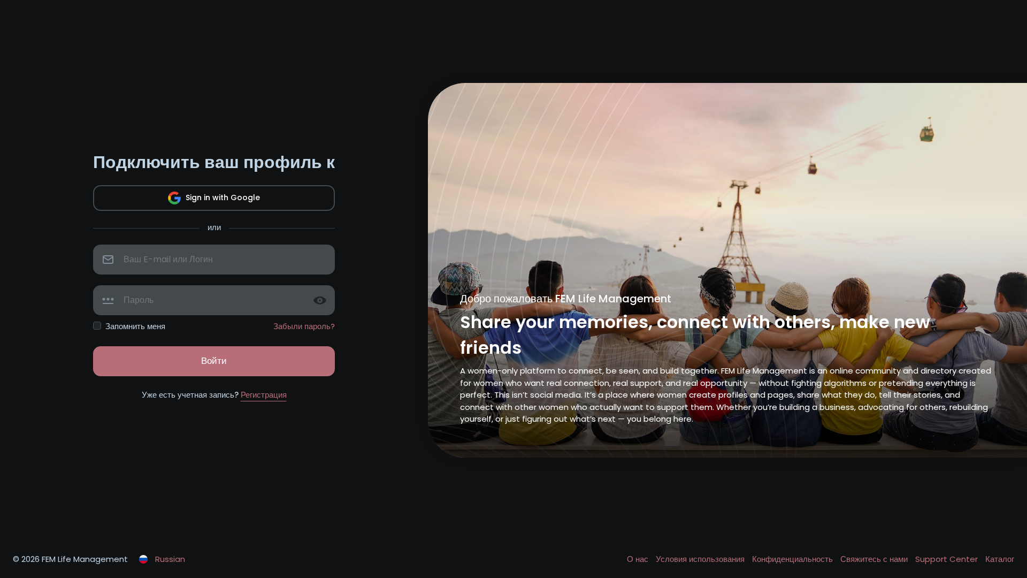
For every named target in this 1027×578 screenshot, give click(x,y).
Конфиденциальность (793, 559)
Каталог (999, 559)
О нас (638, 559)
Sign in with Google (221, 197)
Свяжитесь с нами (875, 559)
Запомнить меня (135, 326)
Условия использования (701, 559)
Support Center (947, 559)
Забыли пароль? (304, 326)
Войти (214, 360)
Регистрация (264, 394)
